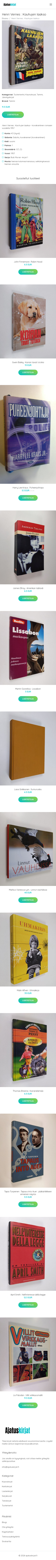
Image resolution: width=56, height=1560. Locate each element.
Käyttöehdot (7, 1532)
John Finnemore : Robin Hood (28, 261)
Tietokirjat (6, 1501)
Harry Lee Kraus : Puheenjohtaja (28, 487)
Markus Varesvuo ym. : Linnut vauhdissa (28, 889)
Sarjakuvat (7, 1496)
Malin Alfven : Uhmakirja (28, 990)
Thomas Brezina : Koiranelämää (28, 1091)
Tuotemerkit (19, 94)
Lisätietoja (12, 114)
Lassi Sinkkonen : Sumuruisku (28, 789)
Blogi (4, 1522)
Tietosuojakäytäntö (11, 1536)
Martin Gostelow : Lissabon (28, 688)
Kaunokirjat (30, 94)
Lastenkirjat (7, 1491)
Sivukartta (6, 1541)
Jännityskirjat (8, 97)
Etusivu (5, 18)
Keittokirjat (7, 1486)
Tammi (40, 94)
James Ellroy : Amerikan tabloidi (28, 588)
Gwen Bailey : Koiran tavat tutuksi (28, 362)
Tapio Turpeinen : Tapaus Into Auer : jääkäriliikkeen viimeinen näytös (28, 1192)
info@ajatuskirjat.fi (10, 1467)
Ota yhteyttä (7, 1527)
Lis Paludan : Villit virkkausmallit (28, 1395)
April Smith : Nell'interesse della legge (28, 1294)
